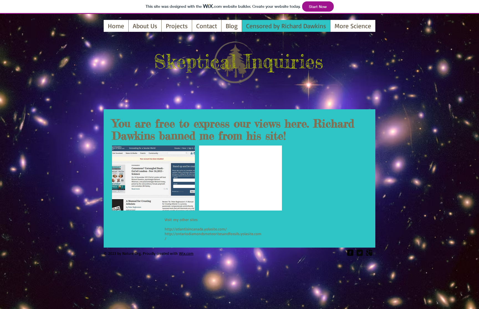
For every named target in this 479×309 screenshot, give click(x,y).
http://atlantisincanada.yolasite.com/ (196, 229)
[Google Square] (369, 253)
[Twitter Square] (359, 253)
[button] (153, 178)
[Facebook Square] (350, 253)
